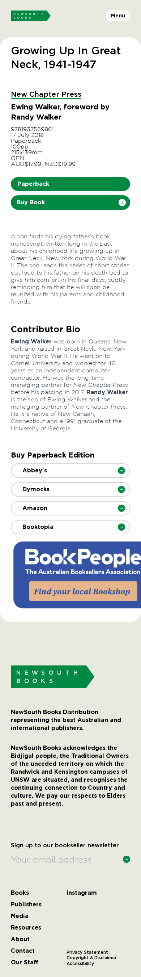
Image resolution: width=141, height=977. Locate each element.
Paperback (33, 184)
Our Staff (24, 962)
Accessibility (80, 963)
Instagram (82, 893)
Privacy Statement (87, 952)
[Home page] (31, 16)
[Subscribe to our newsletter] (126, 859)
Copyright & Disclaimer (92, 958)
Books (20, 893)
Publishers (26, 904)
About (20, 939)
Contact (23, 951)
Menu (118, 15)
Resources (26, 927)
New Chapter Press (46, 94)
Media (20, 916)
